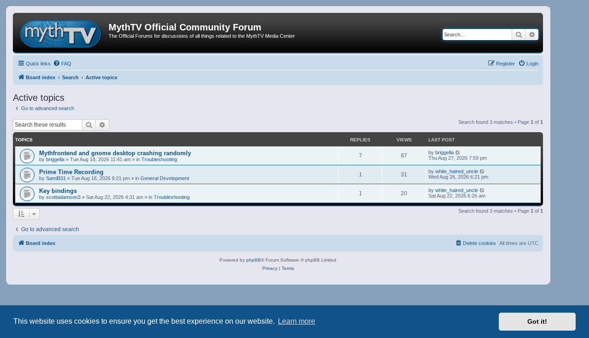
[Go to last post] (458, 152)
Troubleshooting (159, 159)
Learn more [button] (296, 321)
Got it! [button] (537, 321)
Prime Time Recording (71, 172)
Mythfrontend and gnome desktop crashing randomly (115, 153)
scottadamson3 (63, 197)
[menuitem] (62, 63)
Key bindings (58, 190)
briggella (55, 159)
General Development (164, 178)
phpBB (253, 259)
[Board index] (62, 32)
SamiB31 (56, 178)
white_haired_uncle (456, 171)
